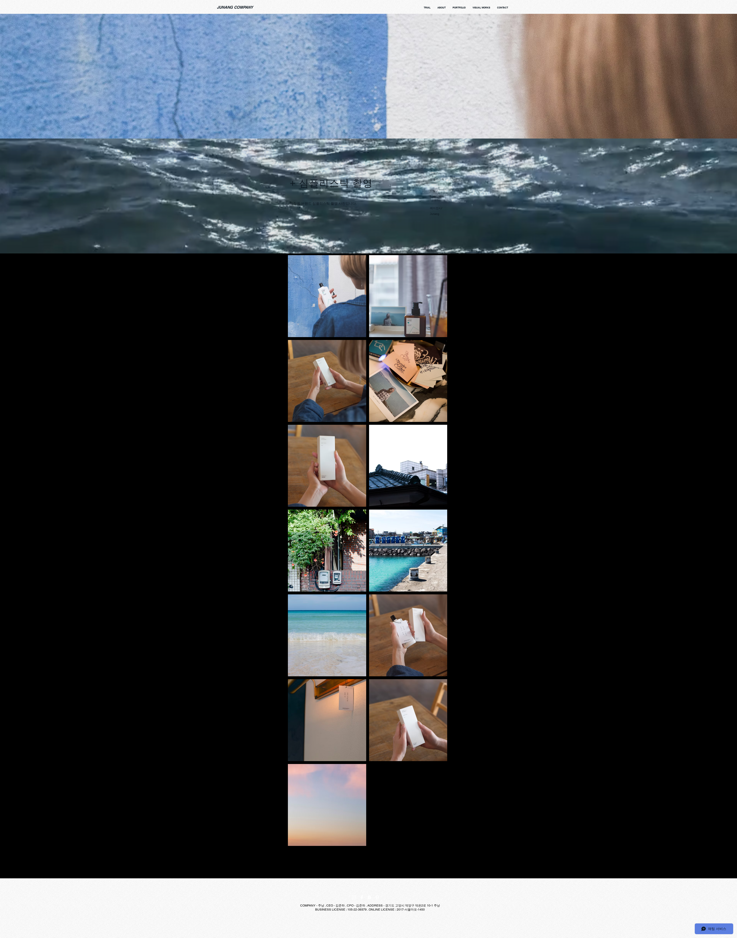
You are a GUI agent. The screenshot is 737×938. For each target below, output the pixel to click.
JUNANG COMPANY (235, 7)
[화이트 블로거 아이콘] (369, 897)
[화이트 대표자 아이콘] (377, 897)
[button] (327, 296)
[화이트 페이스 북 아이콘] (362, 897)
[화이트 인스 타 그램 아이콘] (354, 897)
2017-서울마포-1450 (411, 909)
